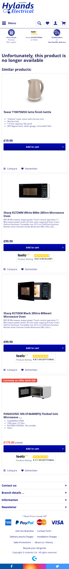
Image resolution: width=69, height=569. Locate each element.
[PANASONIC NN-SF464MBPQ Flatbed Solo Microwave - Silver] (34, 392)
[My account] (55, 23)
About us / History (44, 542)
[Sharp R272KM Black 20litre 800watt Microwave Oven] (34, 291)
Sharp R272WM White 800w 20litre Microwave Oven (34, 214)
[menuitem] (9, 23)
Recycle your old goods (34, 548)
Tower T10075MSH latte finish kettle (27, 112)
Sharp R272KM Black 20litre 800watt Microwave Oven (28, 315)
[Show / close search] (39, 23)
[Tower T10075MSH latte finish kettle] (34, 90)
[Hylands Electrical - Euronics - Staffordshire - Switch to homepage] (18, 10)
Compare (11, 168)
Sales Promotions (22, 542)
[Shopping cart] (63, 23)
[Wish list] (47, 23)
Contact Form (44, 530)
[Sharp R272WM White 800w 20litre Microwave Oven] (34, 191)
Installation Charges (47, 536)
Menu (12, 23)
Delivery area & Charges (21, 536)
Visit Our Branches (24, 530)
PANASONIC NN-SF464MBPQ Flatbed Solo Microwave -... (31, 415)
